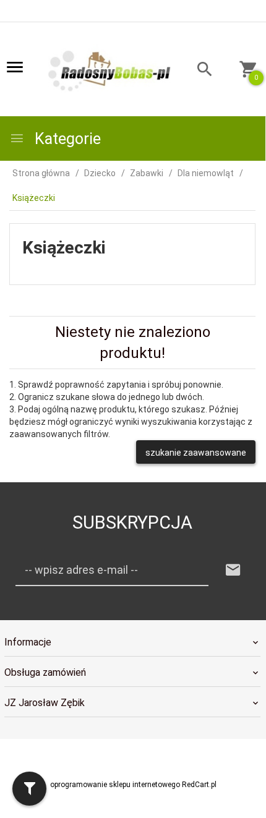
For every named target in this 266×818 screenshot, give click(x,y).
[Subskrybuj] (233, 570)
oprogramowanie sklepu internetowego (115, 784)
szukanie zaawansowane (195, 453)
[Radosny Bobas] (109, 70)
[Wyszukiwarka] (198, 70)
